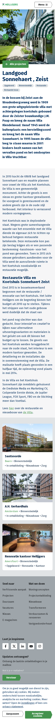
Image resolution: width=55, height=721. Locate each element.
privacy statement (12, 706)
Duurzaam (8, 601)
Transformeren (37, 607)
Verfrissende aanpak (14, 589)
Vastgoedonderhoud (40, 623)
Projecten (7, 595)
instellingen (28, 703)
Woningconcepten (39, 589)
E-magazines (9, 620)
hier (11, 408)
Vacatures (8, 607)
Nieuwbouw (35, 601)
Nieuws (6, 613)
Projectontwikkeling (40, 595)
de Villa (28, 412)
